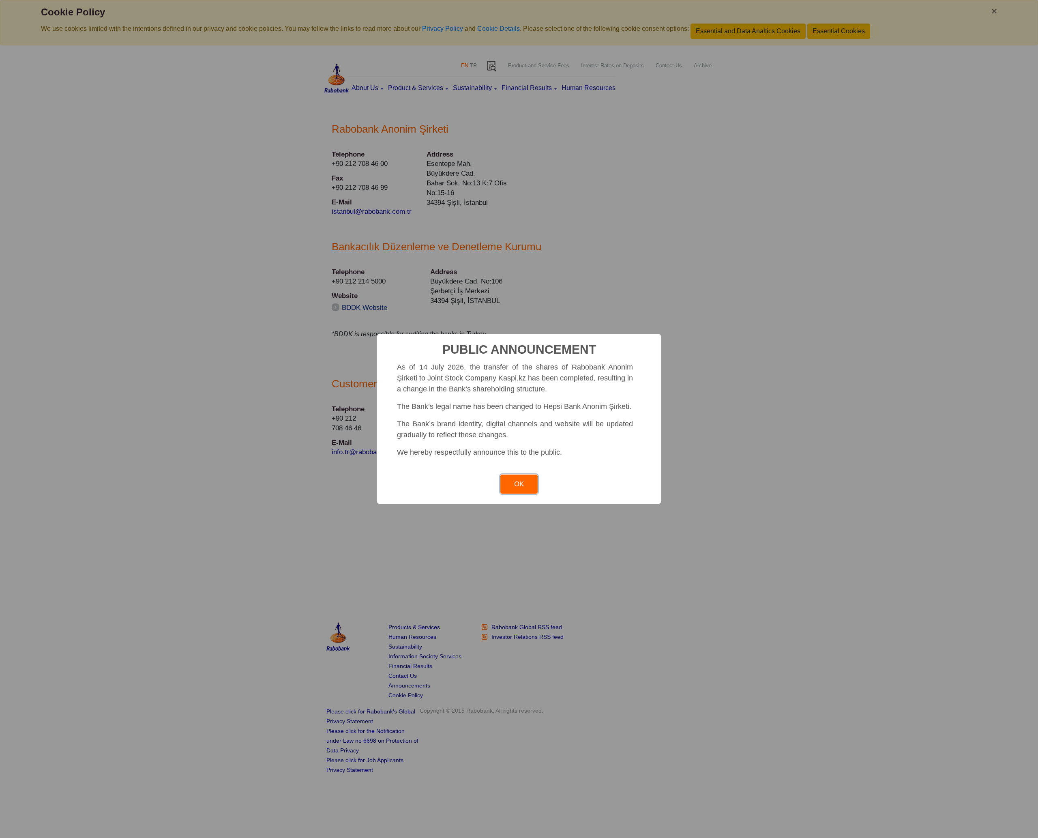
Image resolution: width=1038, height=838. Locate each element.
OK (519, 484)
